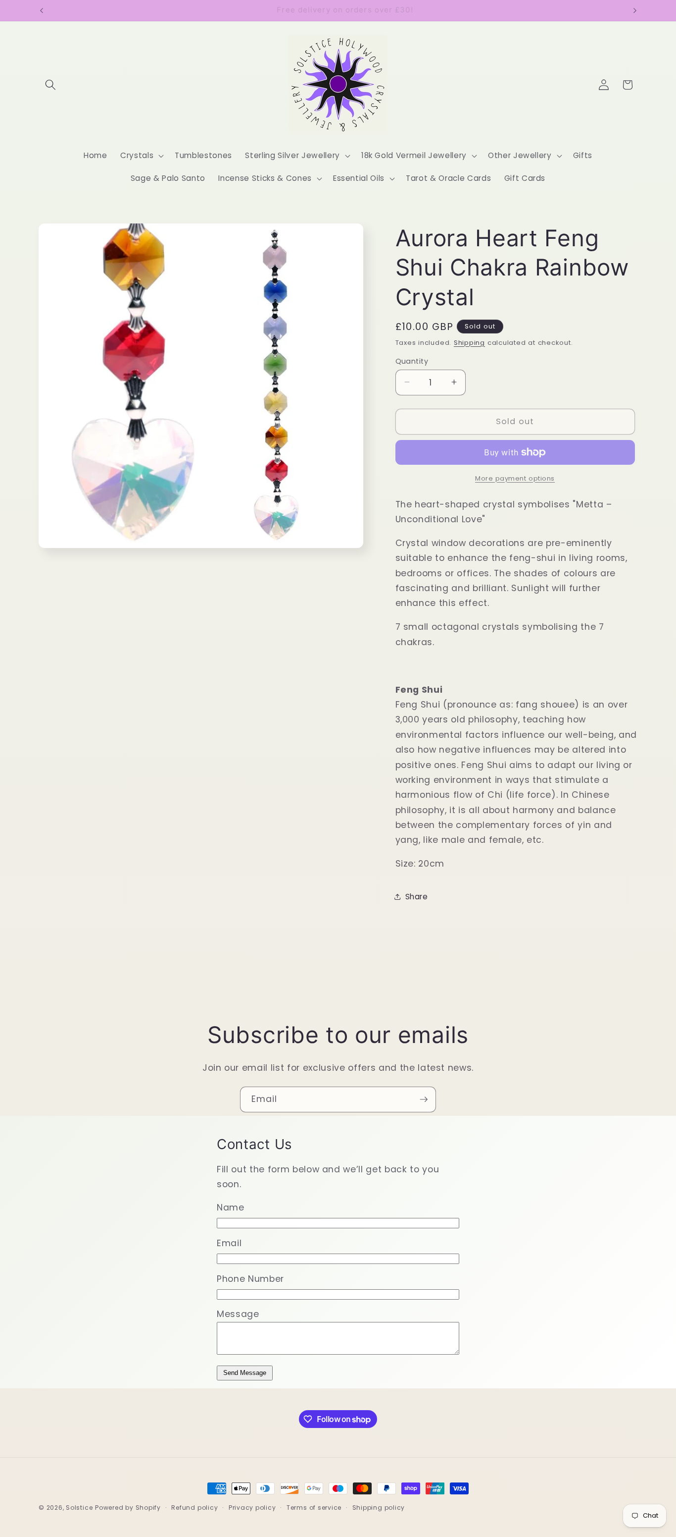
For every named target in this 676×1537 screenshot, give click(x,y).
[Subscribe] (423, 1099)
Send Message (244, 1372)
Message (238, 1314)
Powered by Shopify (128, 1507)
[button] (50, 85)
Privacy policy (252, 1507)
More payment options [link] (515, 478)
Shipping (469, 342)
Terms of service (314, 1507)
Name (230, 1207)
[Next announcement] (635, 10)
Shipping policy (378, 1507)
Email (229, 1243)
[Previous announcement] (41, 10)
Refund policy (194, 1507)
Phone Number (250, 1279)
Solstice (79, 1507)
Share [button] (416, 896)
